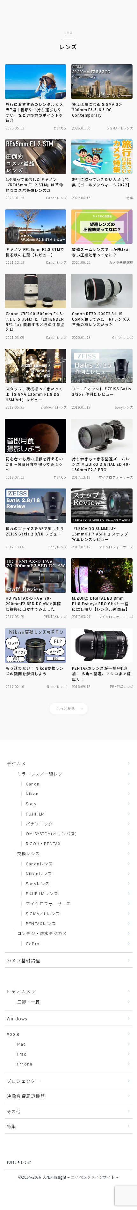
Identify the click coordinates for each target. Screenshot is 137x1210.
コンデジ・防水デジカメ (42, 933)
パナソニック (39, 824)
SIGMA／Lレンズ (43, 913)
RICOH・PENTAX (43, 843)
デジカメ (16, 763)
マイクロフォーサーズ (48, 904)
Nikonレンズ (39, 873)
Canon (33, 784)
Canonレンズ (39, 864)
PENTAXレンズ (41, 923)
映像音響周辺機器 (26, 1096)
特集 (11, 1126)
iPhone (24, 1064)
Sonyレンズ (38, 883)
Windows (17, 1018)
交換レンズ (28, 853)
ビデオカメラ (21, 991)
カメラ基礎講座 (23, 960)
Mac (21, 1044)
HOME (10, 1162)
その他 (14, 1111)
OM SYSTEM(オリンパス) (51, 834)
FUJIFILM (35, 814)
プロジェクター (23, 1081)
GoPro (33, 944)
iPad (22, 1054)
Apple (13, 1034)
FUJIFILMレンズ (42, 893)
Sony (31, 803)
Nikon (32, 794)
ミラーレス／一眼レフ (39, 774)
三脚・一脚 (28, 1002)
